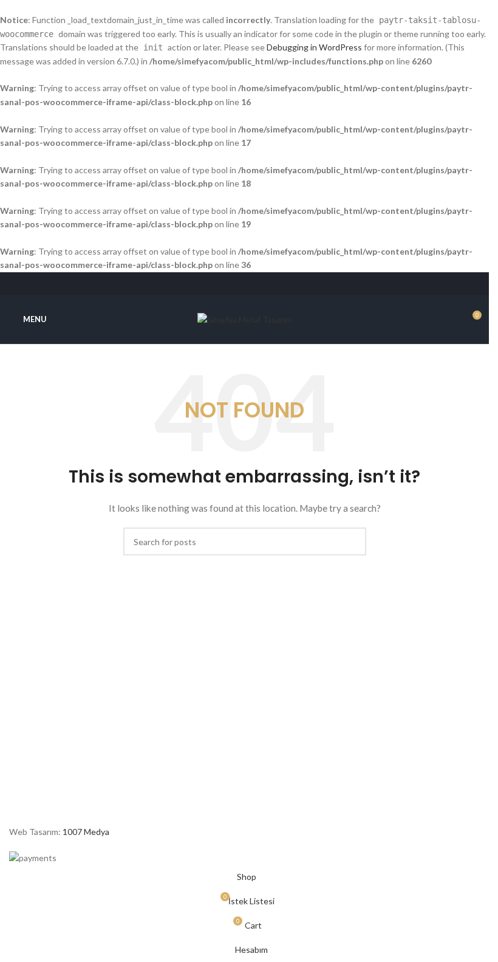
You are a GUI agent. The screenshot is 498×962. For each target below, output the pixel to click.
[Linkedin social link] (259, 283)
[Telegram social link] (274, 283)
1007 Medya (86, 831)
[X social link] (229, 283)
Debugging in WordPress (314, 47)
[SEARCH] (352, 541)
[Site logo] (244, 318)
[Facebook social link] (213, 283)
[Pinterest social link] (244, 283)
